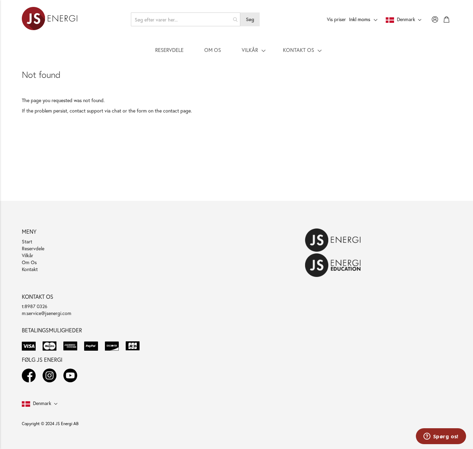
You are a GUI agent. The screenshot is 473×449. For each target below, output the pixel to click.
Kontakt (30, 269)
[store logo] (49, 19)
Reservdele (33, 248)
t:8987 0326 (34, 306)
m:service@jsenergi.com (46, 313)
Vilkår (27, 255)
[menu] (236, 50)
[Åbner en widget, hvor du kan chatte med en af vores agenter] (441, 437)
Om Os (29, 262)
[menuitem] (169, 50)
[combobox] (186, 19)
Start (27, 241)
